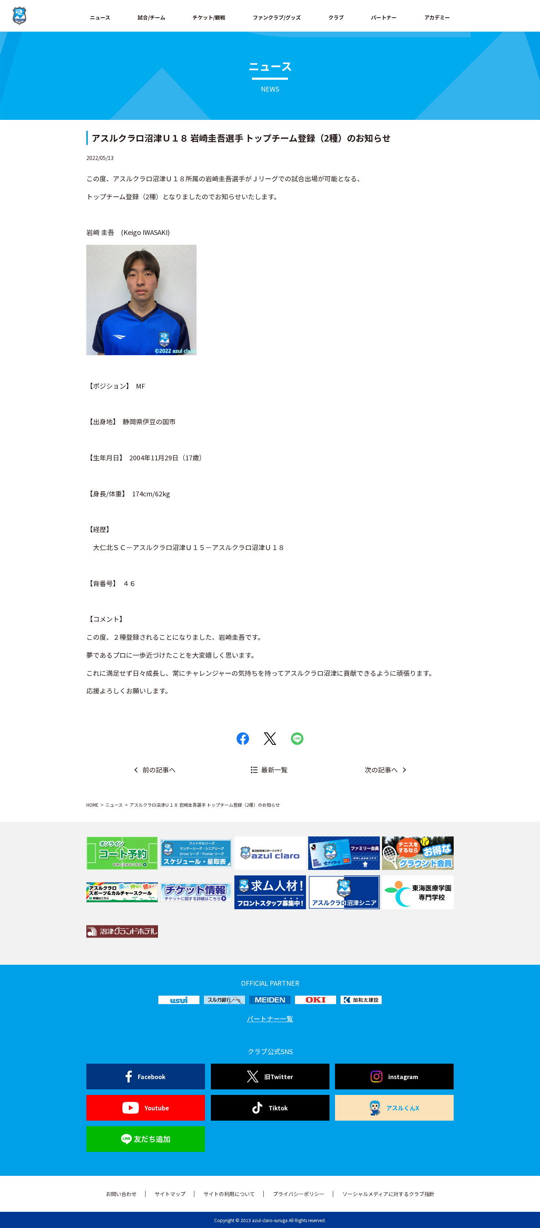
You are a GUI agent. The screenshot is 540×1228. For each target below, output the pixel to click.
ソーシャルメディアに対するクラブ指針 (388, 1193)
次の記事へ (381, 769)
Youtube (157, 1107)
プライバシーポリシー (298, 1193)
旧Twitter (278, 1076)
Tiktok (278, 1107)
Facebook (152, 1076)
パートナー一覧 (270, 1018)
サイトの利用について (229, 1193)
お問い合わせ (121, 1193)
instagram (403, 1076)
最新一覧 (274, 769)
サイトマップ (170, 1193)
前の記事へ (159, 769)
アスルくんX (402, 1107)
